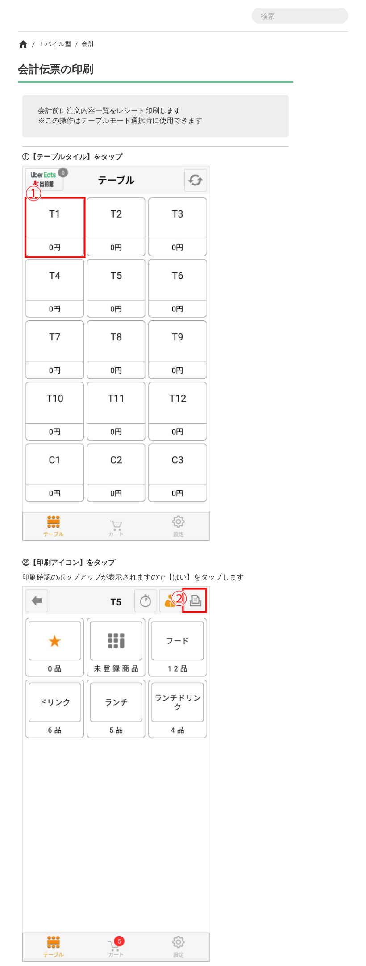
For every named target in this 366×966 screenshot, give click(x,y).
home (23, 44)
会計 (88, 43)
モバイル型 (55, 43)
